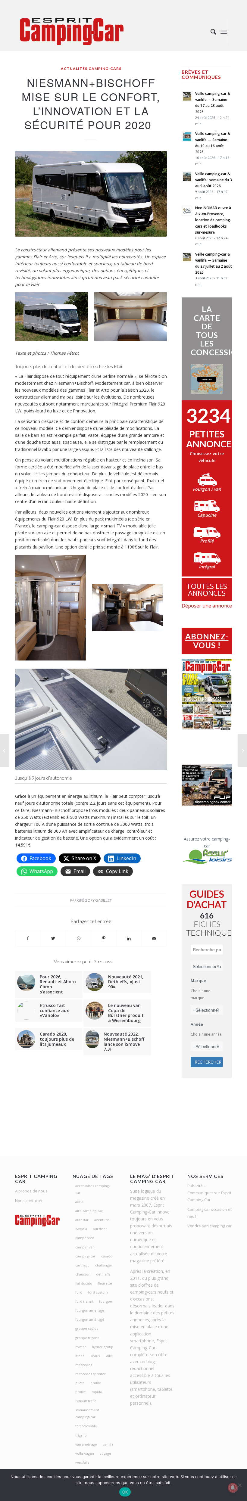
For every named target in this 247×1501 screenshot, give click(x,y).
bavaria (81, 1228)
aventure (101, 1219)
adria (79, 1201)
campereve (84, 1237)
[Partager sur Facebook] (28, 938)
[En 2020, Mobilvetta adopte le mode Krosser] (4, 750)
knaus (95, 1355)
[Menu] (223, 31)
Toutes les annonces (206, 589)
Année (197, 1024)
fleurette (105, 1283)
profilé (80, 1392)
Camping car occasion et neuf (209, 1213)
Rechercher (208, 1062)
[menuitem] (210, 31)
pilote (80, 1383)
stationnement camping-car (87, 1413)
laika (109, 1355)
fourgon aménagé (89, 1319)
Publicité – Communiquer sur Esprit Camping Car (209, 1192)
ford (78, 1292)
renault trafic (85, 1401)
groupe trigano (87, 1337)
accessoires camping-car (92, 1189)
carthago (82, 1265)
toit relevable (86, 1426)
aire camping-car (89, 1210)
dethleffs (103, 1274)
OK (125, 1492)
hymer (80, 1346)
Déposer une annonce (207, 605)
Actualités (74, 68)
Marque (198, 980)
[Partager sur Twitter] (53, 938)
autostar (82, 1219)
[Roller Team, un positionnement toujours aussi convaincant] (242, 750)
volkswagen (84, 1453)
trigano (81, 1435)
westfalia (82, 1462)
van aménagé (86, 1444)
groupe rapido (86, 1328)
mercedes (83, 1365)
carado (106, 1256)
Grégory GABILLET (94, 900)
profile (95, 1383)
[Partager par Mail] (154, 938)
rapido (97, 1392)
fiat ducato (83, 1283)
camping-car (85, 1256)
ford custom (98, 1292)
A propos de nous (31, 1191)
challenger (103, 1265)
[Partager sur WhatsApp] (78, 938)
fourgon (105, 1301)
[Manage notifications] (233, 1488)
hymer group (102, 1346)
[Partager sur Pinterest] (103, 938)
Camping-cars (105, 68)
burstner (100, 1228)
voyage (105, 1453)
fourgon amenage (89, 1310)
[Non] (239, 1485)
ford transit (84, 1301)
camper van (85, 1247)
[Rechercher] (210, 31)
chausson (82, 1274)
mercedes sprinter (90, 1374)
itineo (80, 1355)
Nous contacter (29, 1200)
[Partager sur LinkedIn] (129, 938)
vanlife (108, 1444)
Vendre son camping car (209, 1226)
